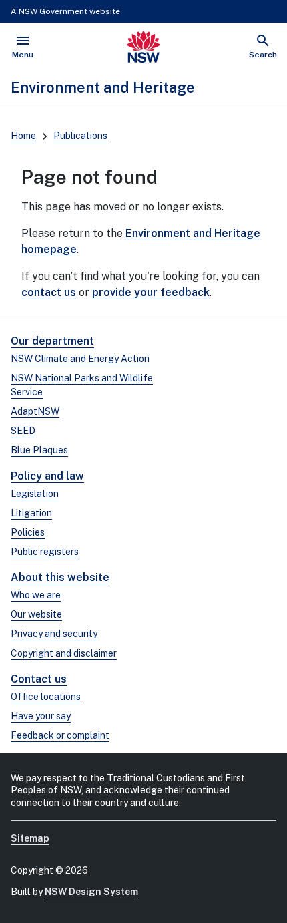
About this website (60, 577)
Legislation (35, 493)
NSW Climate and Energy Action (80, 358)
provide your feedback (151, 292)
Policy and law (47, 476)
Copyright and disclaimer (64, 653)
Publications (80, 135)
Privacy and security (54, 633)
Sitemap (30, 838)
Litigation (31, 513)
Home (23, 135)
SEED (23, 430)
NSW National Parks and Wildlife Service (82, 385)
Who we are (36, 595)
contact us (48, 292)
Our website (36, 614)
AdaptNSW (35, 411)
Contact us (39, 679)
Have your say (41, 716)
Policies (28, 532)
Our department (52, 341)
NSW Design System (91, 891)
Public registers (45, 551)
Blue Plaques (39, 450)
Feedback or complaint (60, 735)
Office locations (46, 696)
